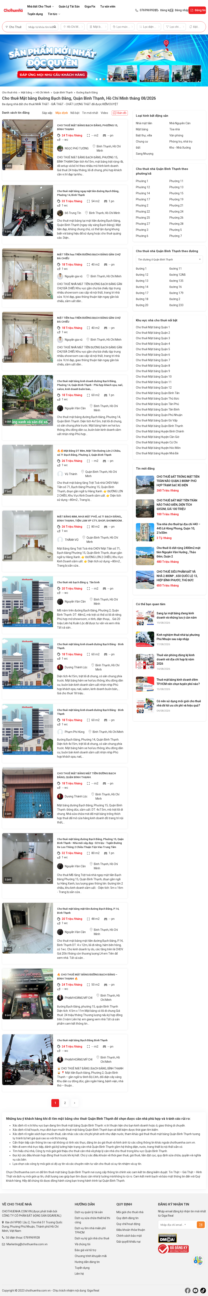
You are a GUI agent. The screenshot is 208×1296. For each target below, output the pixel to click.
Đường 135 (176, 280)
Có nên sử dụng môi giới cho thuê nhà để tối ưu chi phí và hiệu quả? (179, 703)
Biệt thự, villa (144, 135)
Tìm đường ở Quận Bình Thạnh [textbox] (155, 259)
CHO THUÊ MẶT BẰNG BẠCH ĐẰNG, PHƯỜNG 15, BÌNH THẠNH (87, 127)
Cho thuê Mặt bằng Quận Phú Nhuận (159, 415)
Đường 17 (142, 293)
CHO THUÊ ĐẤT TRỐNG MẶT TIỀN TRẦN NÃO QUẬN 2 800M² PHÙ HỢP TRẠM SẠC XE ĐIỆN (178, 481)
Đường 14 (142, 286)
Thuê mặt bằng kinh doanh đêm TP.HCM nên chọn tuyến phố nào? (178, 682)
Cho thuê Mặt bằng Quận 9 (153, 371)
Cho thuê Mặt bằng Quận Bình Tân (158, 393)
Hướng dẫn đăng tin (87, 1262)
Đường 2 (174, 299)
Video (104, 112)
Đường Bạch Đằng (87, 92)
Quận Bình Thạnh (63, 92)
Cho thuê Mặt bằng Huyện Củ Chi (157, 442)
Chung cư (142, 141)
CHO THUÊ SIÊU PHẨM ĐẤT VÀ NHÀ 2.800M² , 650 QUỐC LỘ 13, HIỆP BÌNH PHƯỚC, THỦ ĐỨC (177, 576)
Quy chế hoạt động (128, 1224)
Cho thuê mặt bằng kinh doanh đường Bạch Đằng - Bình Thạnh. (90, 646)
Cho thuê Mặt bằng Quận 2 (153, 332)
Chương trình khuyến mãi (91, 1256)
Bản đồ (121, 112)
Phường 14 (143, 193)
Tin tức (52, 14)
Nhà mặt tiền (144, 123)
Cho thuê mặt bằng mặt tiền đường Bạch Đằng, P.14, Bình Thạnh (88, 910)
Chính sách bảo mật (129, 1235)
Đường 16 (175, 286)
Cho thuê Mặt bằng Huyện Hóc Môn (158, 447)
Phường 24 (176, 211)
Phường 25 (143, 217)
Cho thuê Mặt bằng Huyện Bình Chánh (160, 431)
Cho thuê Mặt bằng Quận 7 (153, 360)
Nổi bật (74, 112)
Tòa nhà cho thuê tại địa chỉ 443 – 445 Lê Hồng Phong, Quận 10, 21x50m (178, 528)
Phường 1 (142, 181)
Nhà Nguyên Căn (180, 123)
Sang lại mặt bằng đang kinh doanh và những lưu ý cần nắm (177, 615)
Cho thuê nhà (9, 92)
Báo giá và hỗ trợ (85, 1250)
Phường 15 (176, 193)
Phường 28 (176, 223)
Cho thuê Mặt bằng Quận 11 (154, 382)
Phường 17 (143, 199)
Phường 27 (143, 223)
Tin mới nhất (90, 112)
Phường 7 (175, 236)
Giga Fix (89, 6)
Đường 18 (142, 299)
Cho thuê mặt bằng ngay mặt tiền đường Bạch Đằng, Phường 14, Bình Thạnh (88, 193)
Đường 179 (176, 293)
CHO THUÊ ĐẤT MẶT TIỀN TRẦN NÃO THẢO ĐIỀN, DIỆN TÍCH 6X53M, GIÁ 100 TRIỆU (177, 505)
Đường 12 (142, 274)
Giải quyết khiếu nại (128, 1241)
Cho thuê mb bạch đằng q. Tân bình (78, 582)
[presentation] (7, 60)
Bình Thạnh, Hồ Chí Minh (109, 148)
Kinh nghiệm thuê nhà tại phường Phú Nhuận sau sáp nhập (178, 637)
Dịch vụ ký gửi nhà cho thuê (92, 1238)
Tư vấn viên (107, 6)
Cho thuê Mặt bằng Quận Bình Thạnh (159, 426)
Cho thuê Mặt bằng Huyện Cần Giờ (157, 436)
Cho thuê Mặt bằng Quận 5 (153, 349)
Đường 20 (142, 305)
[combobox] (169, 259)
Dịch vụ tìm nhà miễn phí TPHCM (90, 1230)
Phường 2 (142, 205)
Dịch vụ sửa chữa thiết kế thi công (92, 1220)
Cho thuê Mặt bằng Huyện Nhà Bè (157, 453)
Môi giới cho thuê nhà (129, 1212)
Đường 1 (141, 268)
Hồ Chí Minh (43, 92)
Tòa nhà (174, 129)
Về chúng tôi (82, 1244)
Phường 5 (175, 229)
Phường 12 (143, 187)
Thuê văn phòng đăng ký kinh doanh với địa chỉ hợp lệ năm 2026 (176, 659)
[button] (97, 79)
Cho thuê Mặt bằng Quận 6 (153, 354)
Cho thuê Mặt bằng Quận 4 (153, 343)
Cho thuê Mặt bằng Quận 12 (154, 387)
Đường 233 (176, 305)
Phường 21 (176, 205)
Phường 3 (142, 229)
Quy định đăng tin (127, 1218)
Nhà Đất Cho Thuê (39, 6)
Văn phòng (176, 135)
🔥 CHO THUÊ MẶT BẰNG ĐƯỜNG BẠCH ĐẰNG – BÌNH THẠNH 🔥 (87, 976)
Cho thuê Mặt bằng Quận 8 (153, 365)
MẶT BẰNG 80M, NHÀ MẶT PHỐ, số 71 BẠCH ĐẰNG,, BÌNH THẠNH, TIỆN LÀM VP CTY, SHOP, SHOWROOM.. (90, 518)
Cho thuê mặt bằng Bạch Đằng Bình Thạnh (82, 1040)
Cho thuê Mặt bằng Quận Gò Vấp (157, 420)
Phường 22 (143, 211)
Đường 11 (175, 268)
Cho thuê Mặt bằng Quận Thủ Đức (157, 398)
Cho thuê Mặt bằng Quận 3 (153, 338)
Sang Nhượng (144, 153)
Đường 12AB (177, 274)
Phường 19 (176, 199)
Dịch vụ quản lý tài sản (89, 1212)
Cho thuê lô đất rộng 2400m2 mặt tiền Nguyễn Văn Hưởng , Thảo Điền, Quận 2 (178, 552)
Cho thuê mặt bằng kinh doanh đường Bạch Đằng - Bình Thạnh (90, 712)
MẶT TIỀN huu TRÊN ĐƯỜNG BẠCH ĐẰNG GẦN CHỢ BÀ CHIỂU (88, 256)
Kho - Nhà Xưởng (180, 147)
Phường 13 (176, 187)
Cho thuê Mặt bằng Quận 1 (153, 327)
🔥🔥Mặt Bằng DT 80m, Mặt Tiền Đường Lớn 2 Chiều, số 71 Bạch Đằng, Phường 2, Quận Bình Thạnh (89, 452)
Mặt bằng (26, 92)
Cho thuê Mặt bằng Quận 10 (154, 376)
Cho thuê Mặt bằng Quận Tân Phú (157, 404)
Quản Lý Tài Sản (69, 6)
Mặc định (61, 112)
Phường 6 (142, 236)
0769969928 (32, 1237)
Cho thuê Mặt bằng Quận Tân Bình (158, 409)
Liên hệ (79, 1273)
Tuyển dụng (35, 14)
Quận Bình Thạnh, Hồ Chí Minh (101, 474)
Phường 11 (176, 181)
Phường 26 (176, 217)
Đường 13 (142, 280)
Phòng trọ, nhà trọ (180, 141)
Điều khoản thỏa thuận (130, 1229)
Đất (138, 147)
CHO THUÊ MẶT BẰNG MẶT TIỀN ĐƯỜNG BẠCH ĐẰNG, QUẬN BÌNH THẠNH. (86, 775)
